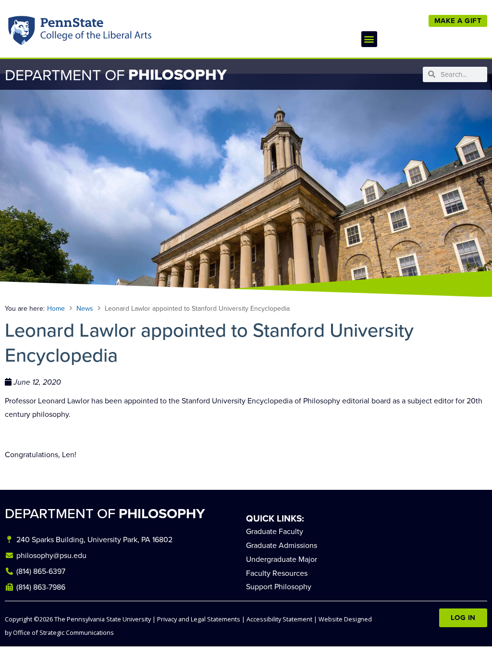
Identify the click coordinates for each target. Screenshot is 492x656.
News (84, 308)
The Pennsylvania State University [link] (102, 619)
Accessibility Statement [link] (279, 619)
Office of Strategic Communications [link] (63, 632)
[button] (369, 39)
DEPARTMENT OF (105, 513)
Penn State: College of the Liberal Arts (94, 32)
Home (56, 308)
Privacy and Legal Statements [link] (198, 619)
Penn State (22, 32)
